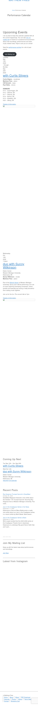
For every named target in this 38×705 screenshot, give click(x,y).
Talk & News (28, 699)
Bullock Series (14, 283)
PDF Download (25, 697)
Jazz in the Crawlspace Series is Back (14, 518)
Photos (14, 699)
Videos (20, 699)
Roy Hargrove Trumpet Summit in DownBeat (16, 494)
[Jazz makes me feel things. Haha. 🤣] (19, 631)
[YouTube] (12, 536)
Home (6, 697)
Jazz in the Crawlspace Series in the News (16, 507)
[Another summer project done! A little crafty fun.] (8, 616)
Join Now (6, 553)
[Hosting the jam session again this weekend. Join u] (19, 580)
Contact (6, 701)
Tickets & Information (9, 104)
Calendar (7, 699)
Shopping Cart (15, 701)
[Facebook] (7, 536)
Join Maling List (10, 54)
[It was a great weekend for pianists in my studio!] (30, 654)
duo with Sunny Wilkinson (13, 265)
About (11, 697)
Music (17, 697)
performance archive (15, 47)
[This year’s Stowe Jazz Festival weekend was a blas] (8, 584)
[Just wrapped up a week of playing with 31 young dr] (30, 576)
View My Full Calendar (10, 480)
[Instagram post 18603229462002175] (19, 608)
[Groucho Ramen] (8, 630)
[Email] (4, 536)
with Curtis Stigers (15, 75)
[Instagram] (9, 536)
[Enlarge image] (19, 178)
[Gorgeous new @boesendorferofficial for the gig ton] (30, 614)
